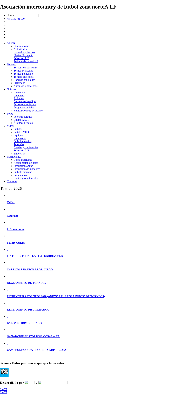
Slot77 (3, 389)
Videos (10, 125)
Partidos (18, 129)
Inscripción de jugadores (27, 168)
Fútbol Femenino (23, 172)
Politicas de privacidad (26, 61)
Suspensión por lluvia (25, 67)
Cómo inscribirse (23, 159)
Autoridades (20, 49)
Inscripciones (14, 156)
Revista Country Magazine (28, 110)
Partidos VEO (21, 132)
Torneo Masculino (23, 70)
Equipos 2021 (21, 119)
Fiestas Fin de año (23, 55)
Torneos (11, 64)
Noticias (11, 89)
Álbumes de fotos (23, 122)
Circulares (19, 92)
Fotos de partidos (23, 116)
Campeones (20, 138)
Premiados (19, 82)
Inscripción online (23, 165)
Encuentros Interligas (25, 101)
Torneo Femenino (23, 73)
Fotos (10, 113)
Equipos (18, 135)
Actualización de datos (26, 162)
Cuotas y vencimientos (26, 178)
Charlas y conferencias (26, 147)
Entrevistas (19, 153)
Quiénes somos (22, 46)
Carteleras (19, 95)
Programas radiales (24, 107)
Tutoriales (19, 144)
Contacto (12, 181)
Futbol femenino (22, 141)
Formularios (20, 175)
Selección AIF (21, 58)
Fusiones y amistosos (25, 104)
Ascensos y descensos (25, 86)
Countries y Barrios (24, 52)
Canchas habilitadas (24, 79)
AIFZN (11, 42)
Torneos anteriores (23, 76)
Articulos (19, 98)
